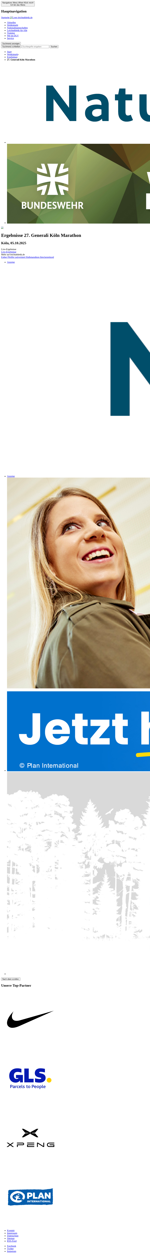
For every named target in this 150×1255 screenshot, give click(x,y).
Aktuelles (11, 22)
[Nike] (30, 1048)
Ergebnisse (12, 57)
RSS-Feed (12, 1241)
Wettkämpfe (12, 25)
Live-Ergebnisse (8, 252)
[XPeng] (30, 1166)
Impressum (12, 1233)
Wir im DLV (13, 35)
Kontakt (11, 1230)
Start (9, 52)
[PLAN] (30, 1225)
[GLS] (30, 1107)
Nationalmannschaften (17, 27)
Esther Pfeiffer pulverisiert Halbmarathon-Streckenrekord (27, 257)
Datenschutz (12, 1236)
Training (11, 33)
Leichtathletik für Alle (17, 30)
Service (10, 38)
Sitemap (11, 1238)
